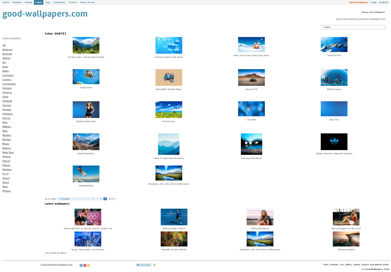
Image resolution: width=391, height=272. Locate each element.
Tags (47, 2)
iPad (4, 186)
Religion (7, 169)
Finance (7, 92)
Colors (38, 2)
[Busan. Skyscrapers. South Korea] (88, 246)
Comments (59, 2)
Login (374, 2)
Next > (112, 199)
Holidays (7, 114)
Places (6, 161)
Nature (6, 148)
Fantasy (7, 88)
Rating (28, 2)
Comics (6, 79)
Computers (9, 84)
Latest (6, 2)
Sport (5, 182)
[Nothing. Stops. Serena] (174, 225)
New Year (8, 152)
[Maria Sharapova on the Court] (346, 225)
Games (6, 105)
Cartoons (7, 75)
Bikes (5, 71)
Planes (6, 165)
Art (4, 62)
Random (17, 2)
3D (4, 45)
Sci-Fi (5, 174)
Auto (5, 66)
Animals (7, 54)
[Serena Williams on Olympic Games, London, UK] (88, 225)
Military (6, 126)
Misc (5, 131)
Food (5, 96)
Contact (72, 2)
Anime (6, 58)
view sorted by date (55, 253)
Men (5, 122)
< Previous (64, 199)
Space (6, 178)
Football (7, 101)
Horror (6, 118)
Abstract (7, 49)
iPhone (6, 191)
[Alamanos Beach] (346, 246)
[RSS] (88, 266)
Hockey (6, 109)
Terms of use (87, 2)
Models (6, 135)
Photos (6, 156)
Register (383, 2)
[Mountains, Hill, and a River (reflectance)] (260, 246)
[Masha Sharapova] (260, 225)
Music (5, 144)
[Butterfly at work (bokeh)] (174, 246)
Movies (6, 139)
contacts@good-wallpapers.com (56, 264)
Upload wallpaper (358, 2)
